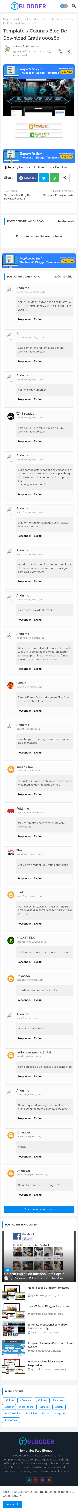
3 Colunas (23, 167)
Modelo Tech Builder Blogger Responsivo (46, 1363)
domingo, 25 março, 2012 (29, 687)
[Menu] (5, 6)
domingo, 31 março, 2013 (29, 1094)
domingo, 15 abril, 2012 (28, 729)
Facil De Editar (31, 19)
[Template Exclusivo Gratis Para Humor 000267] (13, 1348)
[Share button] (65, 177)
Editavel (39, 167)
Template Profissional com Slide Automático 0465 (47, 1326)
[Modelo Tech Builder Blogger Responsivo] (13, 1366)
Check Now (10, 1495)
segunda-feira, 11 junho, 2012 (31, 942)
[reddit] (49, 1480)
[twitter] (29, 1480)
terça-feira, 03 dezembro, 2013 (32, 1174)
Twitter (44, 177)
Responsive (11, 1420)
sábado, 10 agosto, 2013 (29, 1136)
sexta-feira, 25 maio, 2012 (29, 896)
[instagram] (42, 1480)
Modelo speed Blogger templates (48, 1287)
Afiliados (58, 1400)
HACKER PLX (25, 938)
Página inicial (11, 19)
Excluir (38, 319)
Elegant (59, 1407)
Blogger (9, 1407)
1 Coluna (9, 1400)
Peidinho (22, 808)
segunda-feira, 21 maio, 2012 (31, 812)
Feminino (31, 1413)
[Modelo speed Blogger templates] (13, 1293)
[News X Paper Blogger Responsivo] (13, 1311)
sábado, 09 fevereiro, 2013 (30, 980)
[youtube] (35, 1480)
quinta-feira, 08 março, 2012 (31, 292)
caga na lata (24, 767)
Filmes (46, 1413)
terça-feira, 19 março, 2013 (30, 1018)
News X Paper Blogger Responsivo (49, 1306)
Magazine (60, 1413)
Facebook (30, 177)
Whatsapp (54, 177)
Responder (24, 319)
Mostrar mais (66, 221)
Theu (20, 850)
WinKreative (25, 413)
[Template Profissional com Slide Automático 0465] (13, 1330)
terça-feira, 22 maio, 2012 (29, 854)
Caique (21, 683)
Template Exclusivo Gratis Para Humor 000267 (51, 1345)
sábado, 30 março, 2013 (29, 1056)
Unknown (23, 976)
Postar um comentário (39, 1209)
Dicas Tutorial (26, 1407)
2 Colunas (25, 1400)
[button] (64, 6)
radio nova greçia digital (33, 1052)
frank (20, 892)
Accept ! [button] (12, 1504)
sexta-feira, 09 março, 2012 (30, 379)
